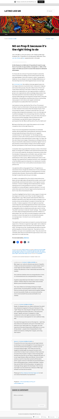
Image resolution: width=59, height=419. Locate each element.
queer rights (15, 253)
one (13, 58)
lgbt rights (42, 250)
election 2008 (42, 249)
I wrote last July (18, 84)
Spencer (16, 341)
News (23, 249)
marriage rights (16, 252)
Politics (27, 249)
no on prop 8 (27, 252)
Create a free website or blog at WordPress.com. (29, 413)
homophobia (30, 250)
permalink (40, 253)
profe (29, 253)
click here (26, 237)
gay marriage (19, 250)
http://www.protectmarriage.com (30, 373)
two (16, 58)
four (24, 58)
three (18, 58)
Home (6, 34)
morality (22, 252)
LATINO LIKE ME (12, 11)
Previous (47, 38)
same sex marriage (22, 253)
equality (14, 250)
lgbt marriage (36, 250)
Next (53, 38)
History (24, 250)
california (36, 249)
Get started (41, 1)
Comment (42, 405)
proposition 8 (42, 252)
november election (34, 252)
